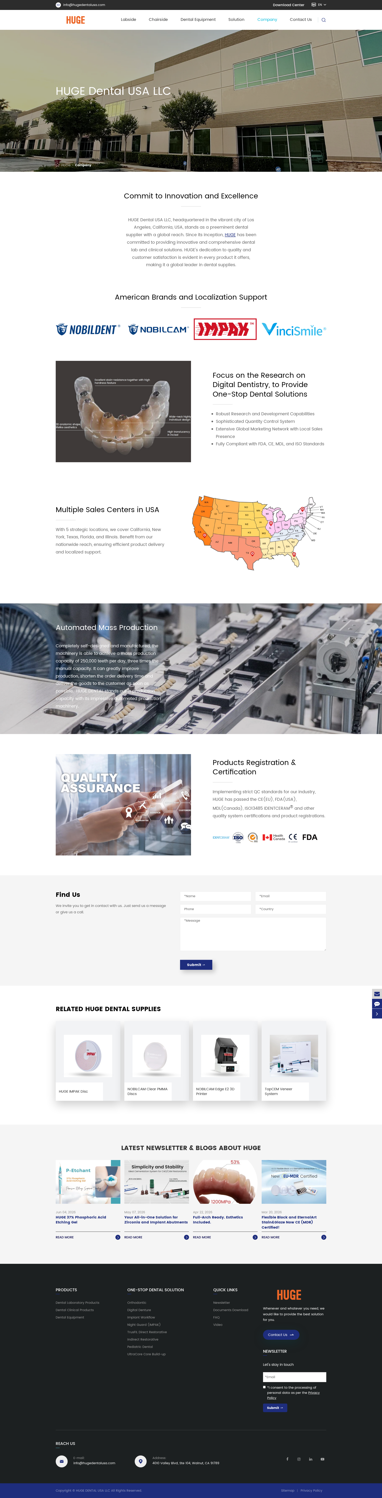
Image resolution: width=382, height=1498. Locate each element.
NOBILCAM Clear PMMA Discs (148, 1091)
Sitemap (287, 1490)
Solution (236, 20)
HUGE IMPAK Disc (73, 1091)
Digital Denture (139, 1310)
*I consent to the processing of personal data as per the (293, 1393)
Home (66, 165)
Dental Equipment (198, 20)
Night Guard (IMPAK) (144, 1324)
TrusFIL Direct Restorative (147, 1332)
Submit (196, 965)
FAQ (216, 1317)
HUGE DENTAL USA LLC (93, 1490)
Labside (128, 20)
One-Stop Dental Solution (155, 1290)
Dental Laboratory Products (77, 1302)
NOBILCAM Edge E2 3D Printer (215, 1091)
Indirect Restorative (142, 1339)
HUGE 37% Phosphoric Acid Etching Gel (81, 1220)
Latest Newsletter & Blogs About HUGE (191, 1148)
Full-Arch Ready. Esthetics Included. (218, 1220)
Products (66, 1290)
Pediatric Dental (140, 1346)
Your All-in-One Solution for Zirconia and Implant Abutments (156, 1220)
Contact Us (301, 20)
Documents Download (230, 1310)
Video (217, 1324)
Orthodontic (136, 1302)
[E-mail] (377, 994)
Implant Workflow (141, 1317)
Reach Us (65, 1444)
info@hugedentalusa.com (81, 5)
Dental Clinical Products (75, 1310)
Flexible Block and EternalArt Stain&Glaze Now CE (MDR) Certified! (289, 1222)
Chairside (158, 20)
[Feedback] (377, 1004)
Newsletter (221, 1302)
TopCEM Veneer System (278, 1091)
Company (267, 20)
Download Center (288, 5)
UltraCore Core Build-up (146, 1354)
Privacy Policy (311, 1490)
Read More (88, 1237)
